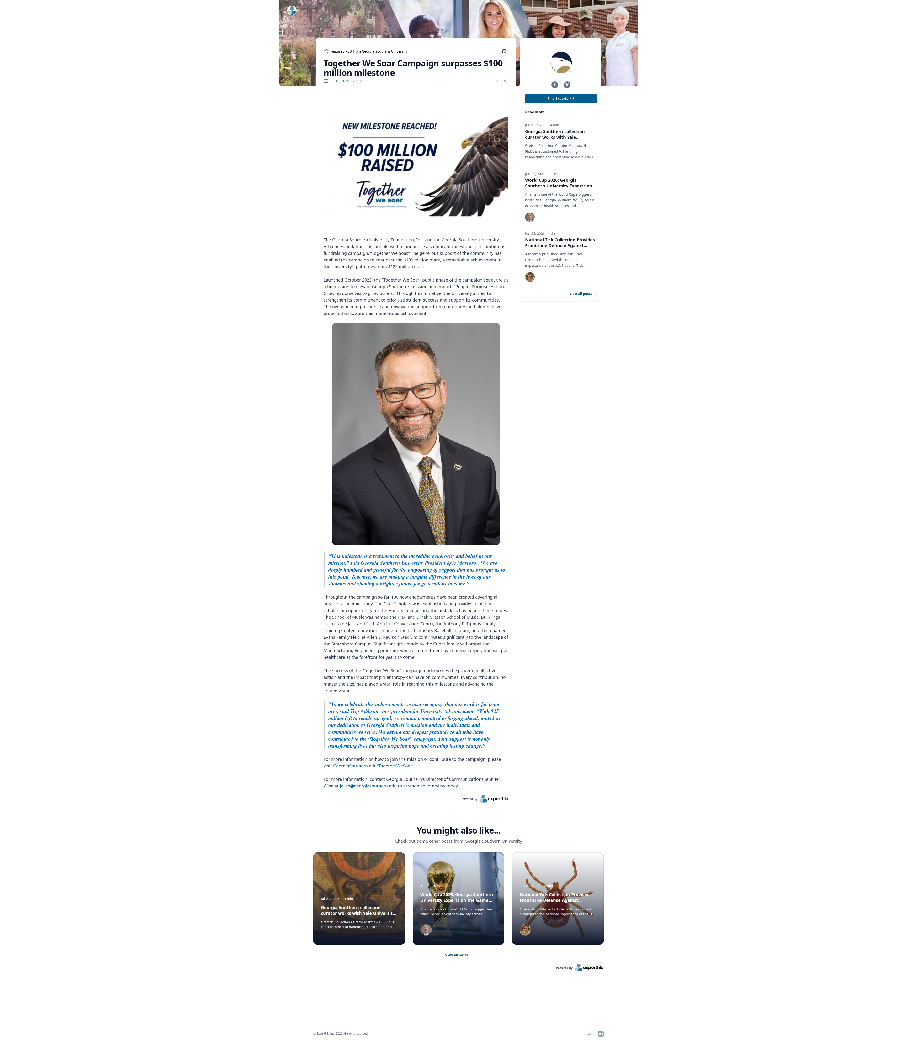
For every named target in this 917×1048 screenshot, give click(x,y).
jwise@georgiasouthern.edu (368, 786)
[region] (416, 444)
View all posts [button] (582, 293)
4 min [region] (554, 125)
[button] (554, 84)
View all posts (458, 955)
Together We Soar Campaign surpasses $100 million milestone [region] (413, 68)
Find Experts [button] (558, 98)
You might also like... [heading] (458, 830)
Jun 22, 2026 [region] (535, 173)
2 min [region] (357, 81)
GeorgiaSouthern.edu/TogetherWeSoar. (372, 766)
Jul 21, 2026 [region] (534, 125)
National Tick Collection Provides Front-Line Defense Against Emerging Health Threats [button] (560, 245)
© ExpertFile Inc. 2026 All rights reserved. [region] (340, 1034)
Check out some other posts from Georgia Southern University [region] (458, 841)
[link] (416, 799)
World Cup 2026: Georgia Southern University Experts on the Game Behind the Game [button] (558, 185)
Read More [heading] (534, 112)
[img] (561, 62)
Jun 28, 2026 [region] (535, 233)
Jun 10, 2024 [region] (339, 81)
